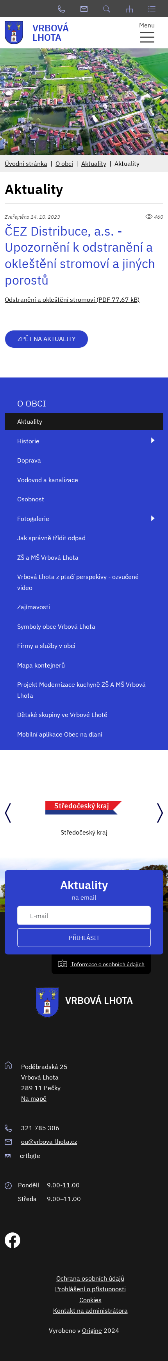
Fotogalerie (33, 519)
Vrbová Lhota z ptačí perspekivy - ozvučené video (78, 582)
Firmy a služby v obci (46, 646)
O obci (64, 163)
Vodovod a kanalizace (47, 480)
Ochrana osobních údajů (90, 1278)
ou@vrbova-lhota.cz (49, 1141)
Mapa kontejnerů (41, 665)
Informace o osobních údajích (107, 963)
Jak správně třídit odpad (51, 538)
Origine (92, 1330)
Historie (28, 441)
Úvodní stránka (26, 163)
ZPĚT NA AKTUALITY (46, 339)
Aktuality (93, 163)
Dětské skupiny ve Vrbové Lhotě (62, 715)
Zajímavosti (33, 607)
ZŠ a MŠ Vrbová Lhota (48, 557)
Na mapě (33, 1098)
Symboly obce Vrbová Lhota (56, 626)
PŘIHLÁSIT (84, 938)
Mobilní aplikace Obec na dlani (59, 734)
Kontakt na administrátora (90, 1310)
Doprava (29, 460)
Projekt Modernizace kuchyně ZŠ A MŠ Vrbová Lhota (81, 689)
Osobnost (30, 499)
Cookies (90, 1300)
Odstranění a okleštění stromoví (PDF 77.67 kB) (72, 299)
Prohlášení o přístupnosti (90, 1289)
